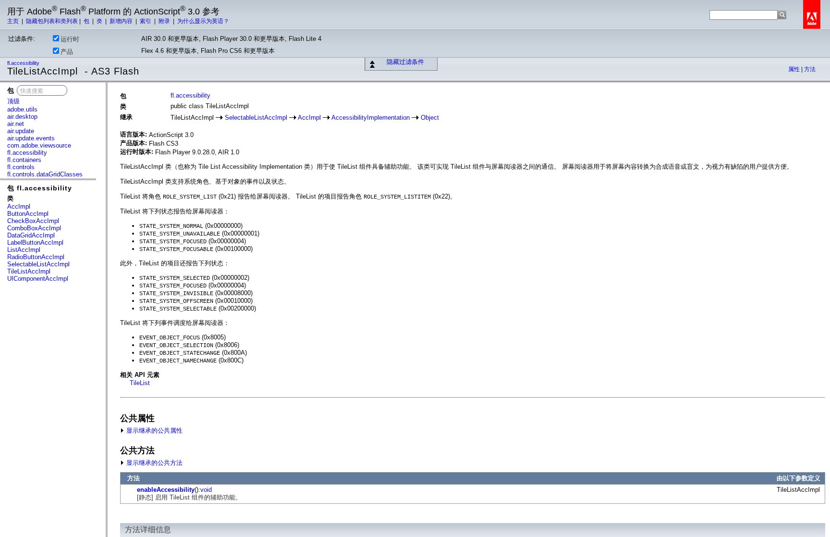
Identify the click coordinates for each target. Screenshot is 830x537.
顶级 (13, 101)
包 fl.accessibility (39, 188)
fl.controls (21, 167)
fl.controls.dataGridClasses (45, 174)
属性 (794, 69)
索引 (146, 21)
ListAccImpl (23, 249)
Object (430, 117)
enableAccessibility (166, 489)
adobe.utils (22, 109)
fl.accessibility (24, 63)
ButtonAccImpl (28, 213)
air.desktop (22, 116)
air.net (15, 123)
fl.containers (24, 159)
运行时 (70, 39)
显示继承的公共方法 (153, 462)
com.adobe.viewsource (39, 145)
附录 (165, 21)
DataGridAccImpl (31, 235)
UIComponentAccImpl (37, 278)
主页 (13, 21)
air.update (20, 131)
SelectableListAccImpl (38, 264)
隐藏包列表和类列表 (52, 21)
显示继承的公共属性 (153, 430)
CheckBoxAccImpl (33, 221)
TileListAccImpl (28, 271)
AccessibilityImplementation (370, 117)
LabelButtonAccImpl (35, 242)
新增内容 (122, 21)
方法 (810, 69)
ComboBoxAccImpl (34, 228)
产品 (67, 51)
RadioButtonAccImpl (35, 257)
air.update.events (31, 138)
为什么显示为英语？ (203, 21)
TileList (140, 383)
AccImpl (18, 206)
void (206, 489)
